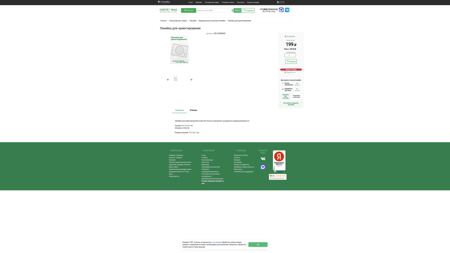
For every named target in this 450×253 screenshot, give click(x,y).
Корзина (172, 160)
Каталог (190, 10)
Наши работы (174, 176)
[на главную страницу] (169, 15)
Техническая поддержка (243, 172)
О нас (191, 2)
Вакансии (205, 165)
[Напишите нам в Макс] (281, 9)
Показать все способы (286, 96)
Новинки (198, 2)
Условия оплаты (228, 2)
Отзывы (193, 110)
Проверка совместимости (244, 167)
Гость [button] (282, 2)
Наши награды (207, 160)
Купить (293, 61)
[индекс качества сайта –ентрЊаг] (279, 173)
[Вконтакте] (263, 158)
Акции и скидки (253, 2)
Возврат (237, 160)
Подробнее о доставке (296, 96)
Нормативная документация (180, 169)
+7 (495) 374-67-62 (269, 9)
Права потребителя (241, 165)
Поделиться (290, 72)
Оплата (237, 157)
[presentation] (167, 79)
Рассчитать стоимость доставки (290, 104)
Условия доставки (212, 2)
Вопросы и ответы (241, 155)
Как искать (238, 169)
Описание (179, 110)
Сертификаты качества (211, 167)
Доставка (238, 162)
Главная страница (176, 155)
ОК (258, 245)
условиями (217, 242)
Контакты (240, 2)
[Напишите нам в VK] (287, 9)
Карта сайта (173, 167)
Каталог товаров (175, 157)
